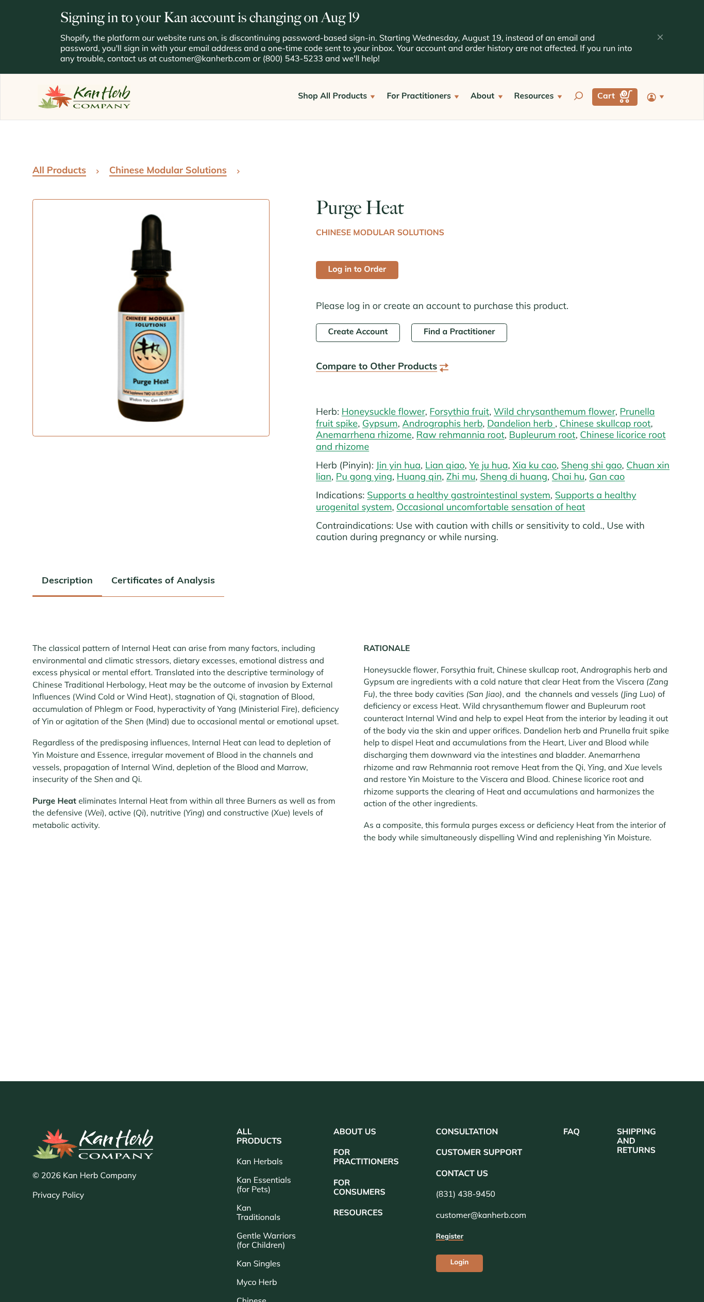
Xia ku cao (534, 466)
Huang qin (419, 477)
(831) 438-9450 (465, 1195)
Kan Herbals (259, 1162)
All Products (59, 171)
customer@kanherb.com (204, 59)
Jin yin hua (398, 466)
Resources (358, 1213)
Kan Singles (258, 1264)
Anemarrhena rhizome (364, 436)
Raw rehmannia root (460, 436)
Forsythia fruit (460, 412)
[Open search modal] (578, 97)
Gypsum (380, 424)
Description (67, 581)
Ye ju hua (488, 466)
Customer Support (479, 1153)
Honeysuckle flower (383, 412)
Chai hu (568, 477)
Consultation (467, 1132)
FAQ (571, 1132)
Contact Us (462, 1174)
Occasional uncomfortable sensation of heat (490, 508)
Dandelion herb (521, 424)
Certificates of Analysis (163, 581)
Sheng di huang (513, 477)
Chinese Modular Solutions (168, 171)
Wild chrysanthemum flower (554, 412)
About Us (354, 1132)
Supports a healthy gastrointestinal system (458, 496)
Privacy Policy (58, 1196)
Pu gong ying (364, 477)
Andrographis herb (443, 424)
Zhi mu (460, 477)
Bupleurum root (542, 436)
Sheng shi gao (591, 466)
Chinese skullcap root (605, 424)
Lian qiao (445, 466)
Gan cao (607, 477)
